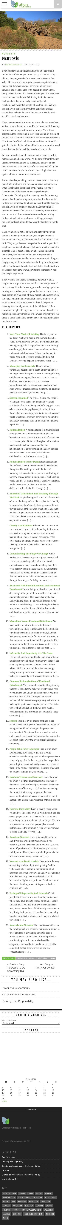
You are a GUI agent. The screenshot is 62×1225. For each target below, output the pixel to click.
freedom (6, 1209)
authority (37, 1197)
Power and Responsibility (16, 988)
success (16, 1209)
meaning (39, 1193)
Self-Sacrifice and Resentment (19, 994)
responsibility (9, 1197)
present (48, 1193)
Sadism (13, 720)
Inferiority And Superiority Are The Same (31, 653)
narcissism (17, 1205)
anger (5, 1218)
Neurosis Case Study (20, 808)
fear (13, 1201)
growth (6, 1193)
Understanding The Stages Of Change (29, 553)
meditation (33, 1201)
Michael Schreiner (13, 64)
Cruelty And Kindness (21, 525)
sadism (52, 958)
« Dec (4, 1101)
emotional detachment (26, 958)
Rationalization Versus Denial (24, 461)
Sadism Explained (18, 397)
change (22, 1193)
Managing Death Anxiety (22, 366)
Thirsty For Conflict (44, 967)
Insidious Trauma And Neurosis (26, 777)
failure (6, 1201)
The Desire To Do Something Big (15, 969)
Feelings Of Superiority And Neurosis (28, 893)
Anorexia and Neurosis (21, 925)
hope (54, 1197)
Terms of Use (31, 1109)
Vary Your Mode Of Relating (24, 334)
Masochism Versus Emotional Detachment (31, 621)
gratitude (17, 1214)
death (47, 1197)
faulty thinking (24, 1197)
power (30, 1193)
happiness (22, 1201)
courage (6, 1214)
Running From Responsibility (18, 1001)
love (14, 1193)
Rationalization (17, 429)
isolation (29, 1205)
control (39, 1205)
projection (45, 1201)
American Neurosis (19, 837)
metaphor (50, 1214)
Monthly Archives (9, 1020)
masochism (42, 958)
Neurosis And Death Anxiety (24, 861)
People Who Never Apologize (24, 748)
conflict (6, 1205)
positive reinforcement (33, 1214)
